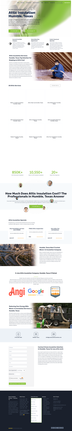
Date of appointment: (13, 370)
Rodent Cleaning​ (47, 412)
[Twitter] (53, 428)
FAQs (42, 2)
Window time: (11, 374)
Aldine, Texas (33, 399)
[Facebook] (52, 428)
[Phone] (57, 428)
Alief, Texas (33, 401)
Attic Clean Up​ (46, 401)
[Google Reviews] (61, 428)
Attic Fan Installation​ (47, 414)
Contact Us (52, 2)
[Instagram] (55, 428)
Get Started (67, 2)
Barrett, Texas (33, 417)
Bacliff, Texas (33, 413)
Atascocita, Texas (34, 411)
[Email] (59, 428)
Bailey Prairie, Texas (34, 415)
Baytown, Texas (34, 420)
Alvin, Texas (33, 404)
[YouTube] (62, 428)
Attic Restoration (47, 402)
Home (18, 2)
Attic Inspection (46, 407)
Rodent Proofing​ (47, 411)
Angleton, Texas (34, 406)
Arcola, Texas (33, 408)
